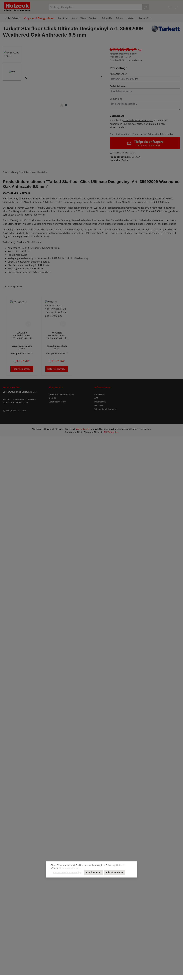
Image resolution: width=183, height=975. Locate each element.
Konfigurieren (93, 872)
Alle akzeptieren (115, 872)
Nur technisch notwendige (67, 872)
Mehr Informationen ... (70, 868)
